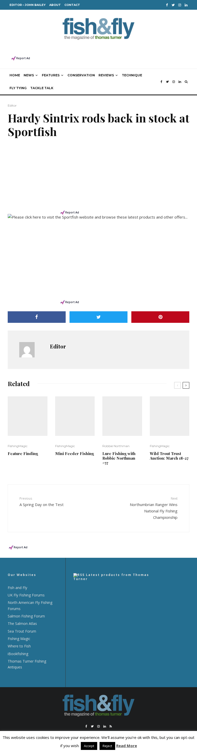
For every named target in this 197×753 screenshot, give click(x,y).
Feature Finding (23, 453)
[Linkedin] (186, 5)
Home (14, 75)
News (29, 75)
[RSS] (111, 726)
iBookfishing (18, 653)
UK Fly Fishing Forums (26, 595)
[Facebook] (167, 5)
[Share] (37, 317)
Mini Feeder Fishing (74, 453)
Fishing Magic (19, 638)
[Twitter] (173, 5)
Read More (126, 745)
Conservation (81, 75)
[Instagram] (179, 5)
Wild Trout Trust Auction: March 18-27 (169, 455)
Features (51, 75)
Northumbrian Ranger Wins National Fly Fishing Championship (154, 508)
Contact (72, 5)
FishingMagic (17, 446)
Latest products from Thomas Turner (111, 577)
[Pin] (160, 317)
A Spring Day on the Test (41, 501)
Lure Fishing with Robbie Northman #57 (118, 458)
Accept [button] (89, 746)
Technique (132, 75)
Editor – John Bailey (27, 5)
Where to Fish (19, 646)
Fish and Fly (17, 587)
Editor (12, 105)
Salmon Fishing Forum (26, 616)
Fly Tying (18, 88)
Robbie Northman (116, 446)
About (55, 5)
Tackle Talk (41, 88)
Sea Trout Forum (22, 631)
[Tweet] (98, 317)
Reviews (106, 75)
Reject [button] (107, 746)
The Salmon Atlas (22, 623)
